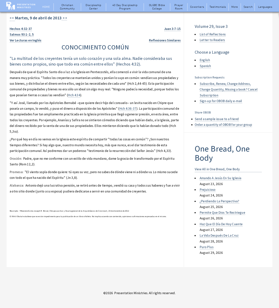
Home (46, 7)
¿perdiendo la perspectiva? (219, 201)
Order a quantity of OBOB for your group (223, 125)
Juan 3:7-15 (172, 29)
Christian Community (67, 7)
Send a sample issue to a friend (217, 119)
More (234, 7)
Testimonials (218, 7)
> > (64, 18)
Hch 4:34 (74, 95)
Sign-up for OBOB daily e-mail (221, 101)
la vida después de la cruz (219, 235)
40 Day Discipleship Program (125, 7)
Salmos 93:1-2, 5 (22, 34)
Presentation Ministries (26, 6)
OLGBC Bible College (157, 7)
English (205, 60)
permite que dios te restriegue (222, 212)
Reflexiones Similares (165, 40)
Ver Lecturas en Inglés (26, 40)
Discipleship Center (93, 7)
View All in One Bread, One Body (217, 169)
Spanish (205, 66)
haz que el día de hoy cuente (221, 224)
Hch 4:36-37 (127, 108)
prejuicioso (208, 190)
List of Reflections (213, 34)
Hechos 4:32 (128, 64)
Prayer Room (178, 7)
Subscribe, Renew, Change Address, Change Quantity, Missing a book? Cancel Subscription (229, 89)
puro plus (207, 247)
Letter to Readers (212, 40)
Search (248, 7)
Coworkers (197, 7)
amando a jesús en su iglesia (220, 178)
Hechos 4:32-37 (21, 29)
